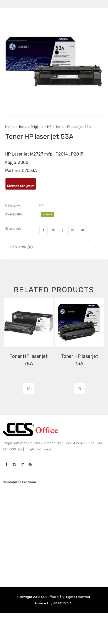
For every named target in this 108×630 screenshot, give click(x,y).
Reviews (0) (21, 247)
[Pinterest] (72, 230)
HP (49, 127)
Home (10, 127)
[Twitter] (53, 230)
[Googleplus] (63, 230)
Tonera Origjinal (31, 127)
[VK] (82, 230)
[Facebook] (43, 230)
